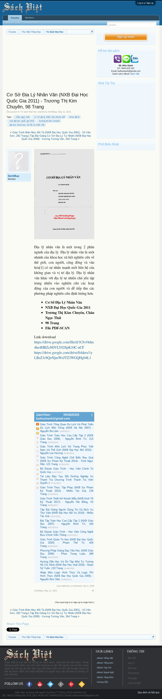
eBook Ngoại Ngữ (105, 672)
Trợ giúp (132, 678)
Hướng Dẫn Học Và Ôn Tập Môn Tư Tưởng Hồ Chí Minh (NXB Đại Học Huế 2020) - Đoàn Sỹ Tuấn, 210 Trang (66, 565)
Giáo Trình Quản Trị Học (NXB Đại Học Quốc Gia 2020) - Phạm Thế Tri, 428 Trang (66, 542)
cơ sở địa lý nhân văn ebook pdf (49, 117)
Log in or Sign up (146, 3)
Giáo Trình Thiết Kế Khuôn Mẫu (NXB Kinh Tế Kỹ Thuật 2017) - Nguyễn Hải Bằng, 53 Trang (66, 502)
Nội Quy (132, 668)
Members (29, 17)
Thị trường (133, 673)
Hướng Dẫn (102, 682)
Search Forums (13, 23)
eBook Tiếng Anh (105, 663)
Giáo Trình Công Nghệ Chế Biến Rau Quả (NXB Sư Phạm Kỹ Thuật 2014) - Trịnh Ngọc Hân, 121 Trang (66, 461)
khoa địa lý (74, 117)
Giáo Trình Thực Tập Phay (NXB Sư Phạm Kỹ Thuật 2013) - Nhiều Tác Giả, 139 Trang (66, 490)
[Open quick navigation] (91, 31)
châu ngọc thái (22, 117)
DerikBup (52, 112)
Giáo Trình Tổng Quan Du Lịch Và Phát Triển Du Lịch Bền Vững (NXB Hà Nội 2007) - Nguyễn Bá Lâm (66, 427)
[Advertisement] (50, 64)
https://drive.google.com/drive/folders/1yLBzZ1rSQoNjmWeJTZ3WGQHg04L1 (63, 355)
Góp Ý (131, 663)
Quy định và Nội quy (148, 692)
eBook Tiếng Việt (105, 658)
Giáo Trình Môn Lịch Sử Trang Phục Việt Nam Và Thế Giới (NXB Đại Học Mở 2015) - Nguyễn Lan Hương (66, 450)
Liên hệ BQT (134, 683)
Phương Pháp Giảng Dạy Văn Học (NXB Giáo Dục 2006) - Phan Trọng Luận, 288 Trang (66, 554)
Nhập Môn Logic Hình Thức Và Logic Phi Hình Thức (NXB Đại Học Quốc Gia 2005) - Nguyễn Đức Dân (66, 576)
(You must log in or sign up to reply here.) (74, 602)
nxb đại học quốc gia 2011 (21, 121)
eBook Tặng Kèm (105, 677)
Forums (15, 18)
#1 (93, 590)
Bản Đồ (132, 658)
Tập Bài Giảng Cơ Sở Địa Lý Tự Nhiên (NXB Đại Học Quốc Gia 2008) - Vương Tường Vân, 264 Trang (56, 137)
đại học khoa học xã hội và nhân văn (27, 125)
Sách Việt (134, 74)
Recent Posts (31, 23)
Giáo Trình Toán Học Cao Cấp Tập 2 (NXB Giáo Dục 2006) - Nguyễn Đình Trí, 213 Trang (66, 438)
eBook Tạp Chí (104, 667)
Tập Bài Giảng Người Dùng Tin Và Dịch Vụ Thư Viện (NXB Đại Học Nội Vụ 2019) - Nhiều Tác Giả (66, 513)
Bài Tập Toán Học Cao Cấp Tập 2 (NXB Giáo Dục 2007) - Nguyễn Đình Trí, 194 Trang (66, 524)
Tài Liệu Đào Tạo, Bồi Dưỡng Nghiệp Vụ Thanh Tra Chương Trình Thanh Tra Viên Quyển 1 (66, 479)
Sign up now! (126, 37)
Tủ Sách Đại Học (28, 112)
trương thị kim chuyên (49, 121)
